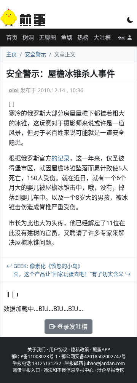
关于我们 (36, 349)
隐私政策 (80, 349)
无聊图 (47, 37)
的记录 (60, 158)
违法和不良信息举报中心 (68, 370)
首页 (12, 37)
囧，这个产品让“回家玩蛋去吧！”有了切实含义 (69, 273)
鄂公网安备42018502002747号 (93, 356)
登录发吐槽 (72, 326)
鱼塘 (66, 37)
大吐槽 (102, 37)
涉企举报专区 (110, 370)
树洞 (28, 37)
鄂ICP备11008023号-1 (34, 356)
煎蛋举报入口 (26, 370)
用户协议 (58, 349)
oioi (14, 90)
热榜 (83, 37)
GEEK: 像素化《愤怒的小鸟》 (47, 265)
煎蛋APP (101, 349)
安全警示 (35, 54)
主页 (11, 54)
